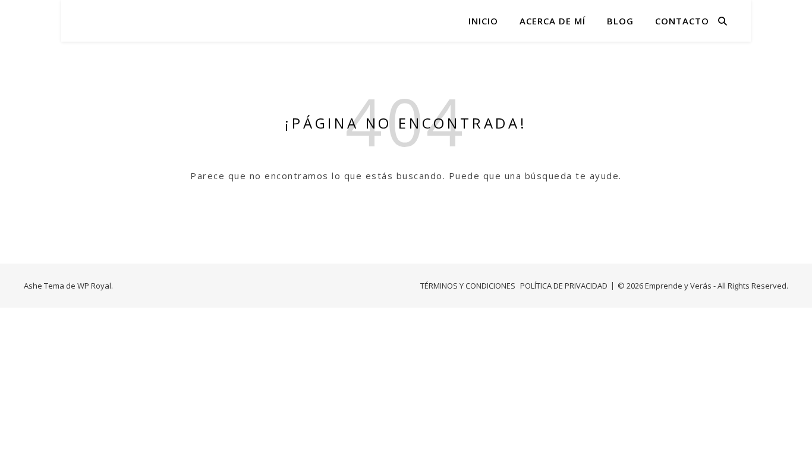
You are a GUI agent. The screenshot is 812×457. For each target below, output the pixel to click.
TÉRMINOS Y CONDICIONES (467, 285)
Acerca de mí (553, 21)
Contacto (682, 21)
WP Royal (94, 285)
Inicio (483, 21)
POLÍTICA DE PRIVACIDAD (564, 285)
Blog (620, 21)
